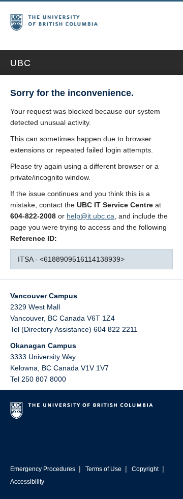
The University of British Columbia (62, 21)
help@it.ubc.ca (90, 216)
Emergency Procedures (42, 469)
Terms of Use (103, 469)
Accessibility (27, 481)
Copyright (145, 469)
